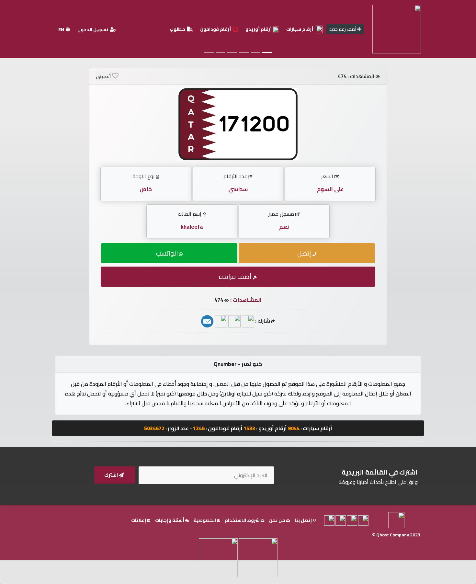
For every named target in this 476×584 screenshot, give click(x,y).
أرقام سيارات (300, 29)
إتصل (304, 253)
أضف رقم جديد (343, 29)
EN (61, 29)
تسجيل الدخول (93, 29)
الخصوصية (205, 520)
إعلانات (139, 520)
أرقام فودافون (216, 29)
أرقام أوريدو (259, 29)
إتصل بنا (304, 520)
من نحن (277, 520)
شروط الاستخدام (243, 520)
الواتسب (167, 253)
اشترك (111, 475)
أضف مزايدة (236, 276)
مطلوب (178, 29)
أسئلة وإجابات (170, 520)
